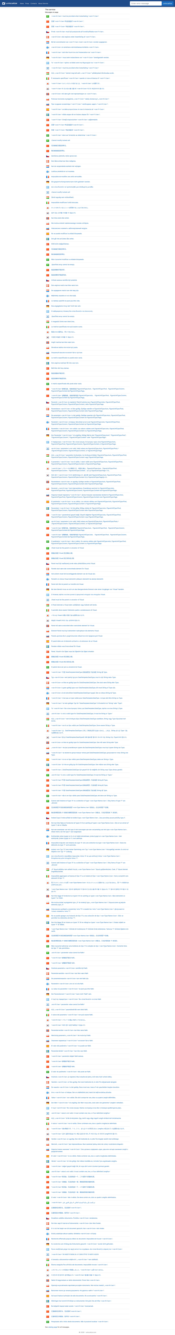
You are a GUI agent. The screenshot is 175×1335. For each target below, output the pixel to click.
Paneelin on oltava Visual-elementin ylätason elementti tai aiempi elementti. (77, 579)
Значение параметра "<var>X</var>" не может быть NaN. (72, 1040)
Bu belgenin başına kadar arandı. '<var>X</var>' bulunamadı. (72, 1306)
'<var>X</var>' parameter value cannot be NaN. (68, 952)
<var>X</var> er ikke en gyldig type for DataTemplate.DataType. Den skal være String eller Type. (85, 682)
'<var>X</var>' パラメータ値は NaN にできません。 (69, 1020)
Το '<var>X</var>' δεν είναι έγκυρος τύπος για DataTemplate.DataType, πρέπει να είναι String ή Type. (87, 708)
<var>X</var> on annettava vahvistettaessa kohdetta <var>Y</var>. (75, 47)
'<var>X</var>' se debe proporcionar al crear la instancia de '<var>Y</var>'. (78, 109)
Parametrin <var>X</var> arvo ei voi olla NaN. (67, 984)
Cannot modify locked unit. (60, 140)
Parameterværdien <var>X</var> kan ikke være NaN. (69, 973)
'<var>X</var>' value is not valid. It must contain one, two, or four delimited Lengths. (80, 1113)
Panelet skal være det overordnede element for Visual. (70, 569)
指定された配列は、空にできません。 (63, 332)
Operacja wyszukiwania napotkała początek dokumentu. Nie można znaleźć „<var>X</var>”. (83, 1285)
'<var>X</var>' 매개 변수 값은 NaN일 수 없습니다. (68, 1025)
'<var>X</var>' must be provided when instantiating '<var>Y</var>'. (75, 16)
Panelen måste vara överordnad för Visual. (66, 646)
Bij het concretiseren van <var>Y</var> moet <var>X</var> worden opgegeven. (79, 42)
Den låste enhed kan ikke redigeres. (63, 161)
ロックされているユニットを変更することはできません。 (70, 208)
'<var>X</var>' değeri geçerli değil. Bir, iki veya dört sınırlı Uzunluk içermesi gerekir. (80, 1166)
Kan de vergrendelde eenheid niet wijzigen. (66, 166)
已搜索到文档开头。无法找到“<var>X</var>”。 (67, 1208)
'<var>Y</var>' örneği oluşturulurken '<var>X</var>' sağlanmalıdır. (74, 120)
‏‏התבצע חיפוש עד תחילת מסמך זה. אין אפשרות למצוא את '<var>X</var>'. (75, 1254)
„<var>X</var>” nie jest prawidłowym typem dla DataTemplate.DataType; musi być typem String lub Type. (88, 747)
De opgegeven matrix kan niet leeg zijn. (65, 290)
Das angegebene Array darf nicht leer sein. (66, 306)
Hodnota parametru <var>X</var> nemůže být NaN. (69, 968)
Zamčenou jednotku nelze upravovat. (64, 156)
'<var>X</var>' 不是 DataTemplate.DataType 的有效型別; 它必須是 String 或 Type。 (79, 672)
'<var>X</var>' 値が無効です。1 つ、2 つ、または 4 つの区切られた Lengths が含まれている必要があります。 (88, 1128)
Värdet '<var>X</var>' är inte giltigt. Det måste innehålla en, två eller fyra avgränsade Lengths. (84, 1161)
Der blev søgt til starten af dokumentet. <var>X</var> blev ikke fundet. (76, 1223)
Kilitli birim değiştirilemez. (60, 244)
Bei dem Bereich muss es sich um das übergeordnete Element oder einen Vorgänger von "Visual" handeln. (87, 589)
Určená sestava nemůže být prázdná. (64, 280)
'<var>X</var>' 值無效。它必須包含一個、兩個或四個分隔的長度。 (73, 1182)
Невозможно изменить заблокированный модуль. (69, 228)
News (22, 3)
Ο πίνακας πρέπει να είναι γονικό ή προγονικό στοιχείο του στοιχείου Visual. (78, 594)
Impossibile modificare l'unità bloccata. (64, 202)
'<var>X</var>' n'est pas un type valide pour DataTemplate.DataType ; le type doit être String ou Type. (87, 698)
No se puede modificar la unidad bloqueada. (66, 233)
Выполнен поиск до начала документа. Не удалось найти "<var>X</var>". (77, 1290)
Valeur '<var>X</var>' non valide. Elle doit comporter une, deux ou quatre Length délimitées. (83, 1097)
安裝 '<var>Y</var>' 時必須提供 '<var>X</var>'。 (68, 26)
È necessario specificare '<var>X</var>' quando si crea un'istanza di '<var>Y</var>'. (80, 78)
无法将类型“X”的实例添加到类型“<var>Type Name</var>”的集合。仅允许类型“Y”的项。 (80, 807)
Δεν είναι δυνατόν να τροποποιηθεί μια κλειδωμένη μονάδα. (72, 187)
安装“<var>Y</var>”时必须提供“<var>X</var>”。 (68, 21)
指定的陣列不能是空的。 (59, 275)
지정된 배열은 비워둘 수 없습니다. (62, 337)
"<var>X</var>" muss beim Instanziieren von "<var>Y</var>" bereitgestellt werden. (80, 57)
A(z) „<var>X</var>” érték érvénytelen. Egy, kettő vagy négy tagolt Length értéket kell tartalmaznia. (86, 1118)
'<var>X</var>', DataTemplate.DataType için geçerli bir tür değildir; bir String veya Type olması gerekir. (86, 770)
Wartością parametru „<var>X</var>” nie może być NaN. (71, 1035)
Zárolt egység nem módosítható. (62, 197)
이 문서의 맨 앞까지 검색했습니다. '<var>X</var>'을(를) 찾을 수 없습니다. (76, 1275)
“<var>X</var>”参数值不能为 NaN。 (63, 958)
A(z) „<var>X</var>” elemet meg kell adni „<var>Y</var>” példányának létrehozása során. (82, 73)
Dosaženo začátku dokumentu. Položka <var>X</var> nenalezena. (74, 1218)
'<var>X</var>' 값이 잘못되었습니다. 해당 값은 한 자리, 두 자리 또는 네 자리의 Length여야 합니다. (84, 1134)
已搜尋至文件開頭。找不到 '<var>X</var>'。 (66, 1213)
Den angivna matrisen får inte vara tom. (65, 363)
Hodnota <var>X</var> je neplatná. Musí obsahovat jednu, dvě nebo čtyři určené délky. (81, 1077)
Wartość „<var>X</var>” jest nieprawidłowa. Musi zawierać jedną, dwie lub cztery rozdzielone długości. (87, 1144)
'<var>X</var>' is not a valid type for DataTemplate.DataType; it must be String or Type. (81, 713)
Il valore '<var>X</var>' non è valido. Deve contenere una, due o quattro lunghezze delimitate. (84, 1123)
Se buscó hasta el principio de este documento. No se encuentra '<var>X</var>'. (79, 1296)
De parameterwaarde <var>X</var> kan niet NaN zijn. (70, 978)
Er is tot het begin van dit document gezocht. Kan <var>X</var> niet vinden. (77, 1228)
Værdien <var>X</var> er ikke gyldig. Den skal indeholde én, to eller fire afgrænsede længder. (84, 1082)
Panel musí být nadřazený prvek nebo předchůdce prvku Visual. (73, 563)
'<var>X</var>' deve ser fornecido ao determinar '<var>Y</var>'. (74, 135)
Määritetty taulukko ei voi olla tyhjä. (63, 296)
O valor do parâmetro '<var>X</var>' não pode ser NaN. (71, 1072)
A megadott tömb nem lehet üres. (63, 321)
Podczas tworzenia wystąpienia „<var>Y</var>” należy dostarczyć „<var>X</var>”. (80, 99)
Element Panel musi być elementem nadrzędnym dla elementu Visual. (75, 631)
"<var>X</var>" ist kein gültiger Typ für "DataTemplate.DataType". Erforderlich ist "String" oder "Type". (86, 703)
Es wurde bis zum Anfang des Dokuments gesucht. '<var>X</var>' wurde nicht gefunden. (82, 1244)
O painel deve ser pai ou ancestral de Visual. (66, 667)
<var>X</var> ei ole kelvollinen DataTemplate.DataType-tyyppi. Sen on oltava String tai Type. (83, 693)
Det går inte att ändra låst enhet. (62, 239)
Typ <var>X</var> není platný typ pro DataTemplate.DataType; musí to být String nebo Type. (83, 677)
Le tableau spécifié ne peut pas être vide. (65, 301)
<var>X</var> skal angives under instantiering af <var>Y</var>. (73, 37)
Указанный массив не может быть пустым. (66, 352)
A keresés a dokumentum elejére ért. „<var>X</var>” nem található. (74, 1259)
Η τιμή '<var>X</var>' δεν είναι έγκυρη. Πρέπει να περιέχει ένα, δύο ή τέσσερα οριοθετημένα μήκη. (86, 1108)
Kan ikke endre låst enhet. (60, 218)
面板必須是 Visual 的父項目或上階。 (63, 558)
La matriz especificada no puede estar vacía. (66, 358)
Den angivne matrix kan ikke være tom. (64, 285)
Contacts (34, 3)
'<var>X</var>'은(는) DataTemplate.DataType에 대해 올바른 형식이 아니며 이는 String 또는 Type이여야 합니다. (89, 737)
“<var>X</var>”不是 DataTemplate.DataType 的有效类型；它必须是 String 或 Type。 (80, 780)
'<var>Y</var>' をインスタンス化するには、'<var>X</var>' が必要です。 (76, 83)
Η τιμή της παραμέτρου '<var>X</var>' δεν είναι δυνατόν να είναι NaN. (76, 999)
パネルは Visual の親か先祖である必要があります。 (68, 615)
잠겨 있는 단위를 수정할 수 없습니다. (63, 213)
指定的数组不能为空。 (58, 270)
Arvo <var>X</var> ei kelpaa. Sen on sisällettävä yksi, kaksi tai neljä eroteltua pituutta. (81, 1092)
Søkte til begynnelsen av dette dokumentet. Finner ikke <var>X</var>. (75, 1280)
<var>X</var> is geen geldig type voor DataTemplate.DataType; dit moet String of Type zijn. (83, 688)
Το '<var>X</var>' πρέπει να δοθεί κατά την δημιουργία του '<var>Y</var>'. (77, 63)
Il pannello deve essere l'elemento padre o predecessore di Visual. (74, 610)
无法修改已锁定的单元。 (59, 145)
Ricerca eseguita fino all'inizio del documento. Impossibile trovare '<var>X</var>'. (79, 1265)
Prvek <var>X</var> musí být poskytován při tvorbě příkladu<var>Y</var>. (77, 32)
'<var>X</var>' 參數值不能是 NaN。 (63, 963)
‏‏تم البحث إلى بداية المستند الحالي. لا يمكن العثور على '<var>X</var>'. (73, 1202)
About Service (43, 3)
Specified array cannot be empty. (62, 264)
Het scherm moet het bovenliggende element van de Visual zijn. (73, 574)
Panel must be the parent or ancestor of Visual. (67, 548)
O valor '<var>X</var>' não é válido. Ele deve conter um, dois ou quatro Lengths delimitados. (83, 1197)
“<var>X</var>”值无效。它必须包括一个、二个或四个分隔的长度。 (73, 1177)
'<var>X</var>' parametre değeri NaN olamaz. (67, 1056)
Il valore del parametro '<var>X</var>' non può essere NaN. (72, 1015)
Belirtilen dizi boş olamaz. (60, 368)
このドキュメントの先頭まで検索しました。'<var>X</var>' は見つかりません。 (78, 1270)
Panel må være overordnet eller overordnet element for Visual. (73, 625)
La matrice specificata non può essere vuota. (66, 327)
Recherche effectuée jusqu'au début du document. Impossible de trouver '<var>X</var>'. (82, 1239)
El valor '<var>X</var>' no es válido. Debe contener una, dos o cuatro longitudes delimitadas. (83, 1156)
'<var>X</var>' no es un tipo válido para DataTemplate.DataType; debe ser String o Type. (82, 759)
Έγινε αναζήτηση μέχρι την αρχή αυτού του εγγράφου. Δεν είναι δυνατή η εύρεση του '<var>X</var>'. (87, 1249)
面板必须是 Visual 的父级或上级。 (62, 553)
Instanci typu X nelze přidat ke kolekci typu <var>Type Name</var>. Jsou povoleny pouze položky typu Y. (88, 818)
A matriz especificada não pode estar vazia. (66, 384)
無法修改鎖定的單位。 (58, 151)
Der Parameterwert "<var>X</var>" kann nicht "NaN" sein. (71, 994)
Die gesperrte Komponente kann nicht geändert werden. (70, 182)
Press (27, 3)
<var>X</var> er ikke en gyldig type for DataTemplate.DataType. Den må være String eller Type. (84, 742)
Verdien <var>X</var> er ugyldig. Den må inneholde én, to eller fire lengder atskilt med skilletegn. (85, 1139)
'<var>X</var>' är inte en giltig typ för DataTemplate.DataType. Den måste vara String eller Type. (85, 764)
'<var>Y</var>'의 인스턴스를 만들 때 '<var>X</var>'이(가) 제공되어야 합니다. (77, 88)
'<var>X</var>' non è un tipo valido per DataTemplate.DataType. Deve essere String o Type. (83, 725)
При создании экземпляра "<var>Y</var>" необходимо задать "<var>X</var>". (79, 104)
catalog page (52, 1327)
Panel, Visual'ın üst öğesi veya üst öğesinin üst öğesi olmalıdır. (72, 651)
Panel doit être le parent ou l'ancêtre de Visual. (67, 584)
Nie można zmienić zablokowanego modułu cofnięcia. (70, 223)
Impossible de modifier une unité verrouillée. (66, 176)
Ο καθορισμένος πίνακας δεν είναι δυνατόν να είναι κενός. (72, 311)
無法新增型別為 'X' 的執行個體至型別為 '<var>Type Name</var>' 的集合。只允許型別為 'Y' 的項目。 (85, 812)
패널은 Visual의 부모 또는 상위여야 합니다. (65, 620)
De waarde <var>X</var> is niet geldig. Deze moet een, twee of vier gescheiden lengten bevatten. (85, 1087)
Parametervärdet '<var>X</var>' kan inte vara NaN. (69, 1051)
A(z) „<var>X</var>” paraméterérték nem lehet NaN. (69, 1009)
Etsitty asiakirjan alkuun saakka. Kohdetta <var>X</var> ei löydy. (73, 1233)
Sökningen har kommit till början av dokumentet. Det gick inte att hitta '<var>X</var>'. (81, 1301)
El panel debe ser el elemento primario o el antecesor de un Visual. (74, 641)
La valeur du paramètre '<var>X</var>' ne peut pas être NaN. (72, 989)
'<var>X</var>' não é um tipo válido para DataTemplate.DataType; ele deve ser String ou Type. (84, 795)
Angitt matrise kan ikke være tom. (63, 342)
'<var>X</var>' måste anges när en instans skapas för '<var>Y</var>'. (75, 114)
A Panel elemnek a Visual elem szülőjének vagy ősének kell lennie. (74, 605)
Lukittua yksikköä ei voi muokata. (62, 171)
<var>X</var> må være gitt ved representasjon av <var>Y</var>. (74, 94)
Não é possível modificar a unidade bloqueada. (67, 259)
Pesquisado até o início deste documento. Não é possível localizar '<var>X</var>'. (79, 1321)
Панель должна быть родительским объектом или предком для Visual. (77, 636)
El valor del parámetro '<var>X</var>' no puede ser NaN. (71, 1046)
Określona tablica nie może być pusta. (64, 347)
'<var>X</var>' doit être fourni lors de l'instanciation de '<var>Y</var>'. (76, 52)
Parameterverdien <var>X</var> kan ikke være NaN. (69, 1030)
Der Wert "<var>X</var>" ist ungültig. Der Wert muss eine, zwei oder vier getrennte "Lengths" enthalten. (87, 1103)
